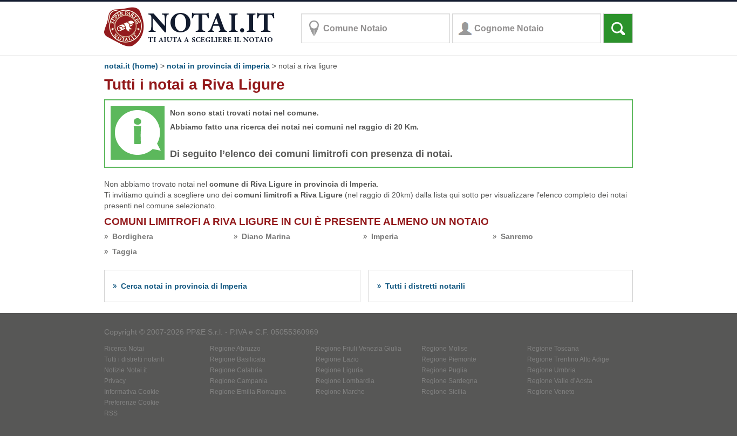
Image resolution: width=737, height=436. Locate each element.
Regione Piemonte (448, 359)
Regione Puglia (444, 370)
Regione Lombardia (345, 381)
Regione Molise (444, 348)
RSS (111, 413)
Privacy (115, 381)
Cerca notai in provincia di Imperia (184, 286)
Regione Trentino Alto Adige (568, 359)
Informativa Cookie (131, 392)
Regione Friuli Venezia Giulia (358, 348)
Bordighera (132, 236)
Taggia (124, 251)
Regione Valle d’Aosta (559, 381)
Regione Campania (239, 381)
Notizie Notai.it (125, 370)
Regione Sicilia (443, 392)
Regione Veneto (551, 392)
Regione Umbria (551, 370)
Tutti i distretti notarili (425, 286)
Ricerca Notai (124, 348)
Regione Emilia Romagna (248, 392)
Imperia (384, 236)
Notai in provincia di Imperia (218, 66)
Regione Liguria (339, 370)
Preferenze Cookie (131, 402)
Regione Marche (340, 392)
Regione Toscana (553, 348)
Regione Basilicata (237, 359)
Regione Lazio (337, 359)
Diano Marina (266, 236)
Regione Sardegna (449, 381)
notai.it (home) (131, 66)
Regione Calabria (236, 370)
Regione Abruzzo (235, 348)
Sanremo (517, 236)
